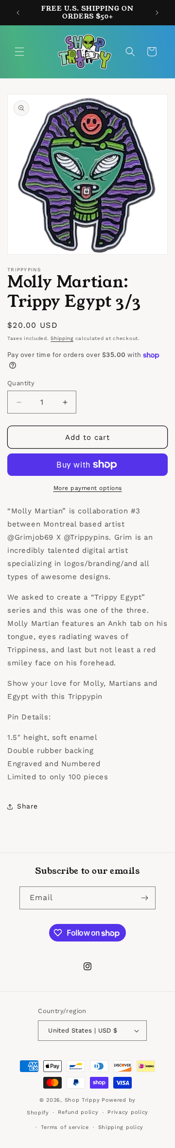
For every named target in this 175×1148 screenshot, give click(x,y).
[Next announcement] (157, 12)
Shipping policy (121, 1127)
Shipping (62, 338)
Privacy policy (127, 1112)
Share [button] (27, 806)
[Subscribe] (144, 897)
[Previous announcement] (18, 12)
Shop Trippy (82, 1100)
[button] (19, 51)
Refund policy (78, 1112)
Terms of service (65, 1127)
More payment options (87, 488)
